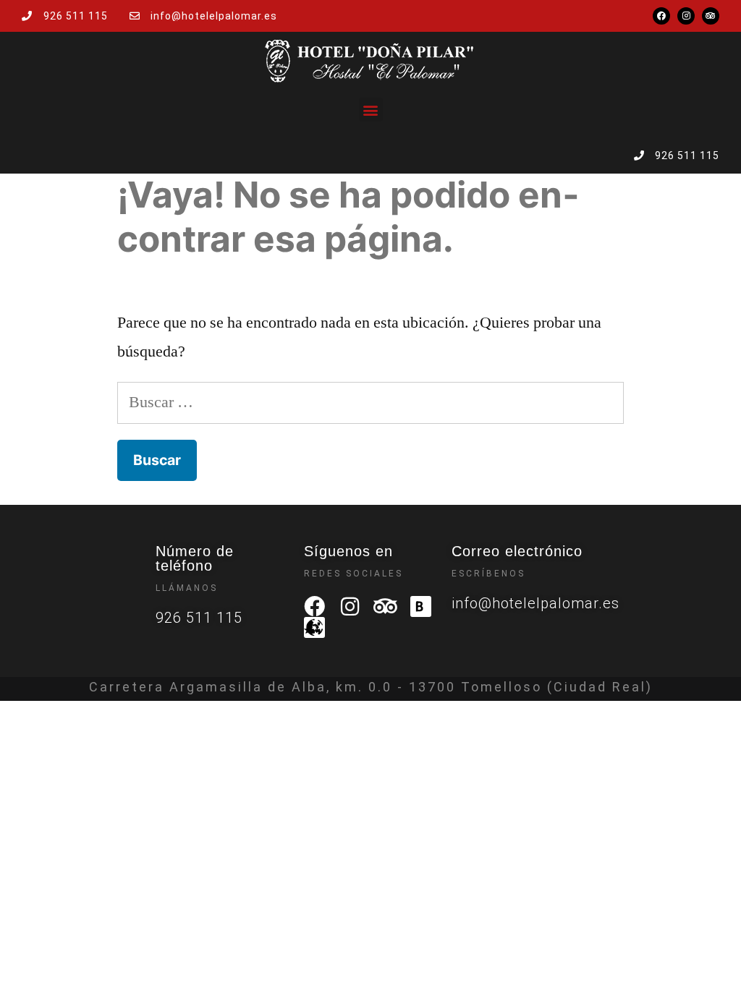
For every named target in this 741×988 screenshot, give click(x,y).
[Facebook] (661, 16)
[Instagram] (686, 16)
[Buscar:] (370, 402)
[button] (371, 110)
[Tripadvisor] (710, 16)
